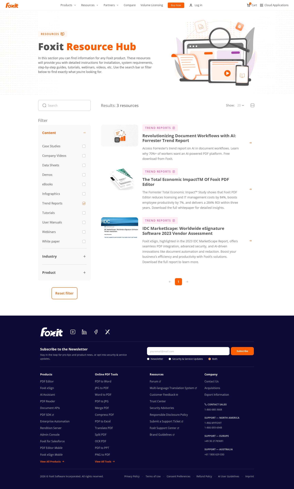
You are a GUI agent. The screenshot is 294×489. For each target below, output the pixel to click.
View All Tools (103, 461)
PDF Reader (47, 401)
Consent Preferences (178, 476)
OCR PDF (100, 441)
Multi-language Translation (172, 388)
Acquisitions (212, 388)
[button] (68, 5)
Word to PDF (103, 395)
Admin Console (50, 434)
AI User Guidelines (228, 476)
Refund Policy (204, 476)
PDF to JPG (102, 401)
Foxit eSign (47, 388)
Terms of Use (153, 476)
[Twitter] (107, 332)
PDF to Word (103, 381)
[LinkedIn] (84, 332)
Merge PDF (102, 408)
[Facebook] (96, 332)
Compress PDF (104, 415)
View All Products (50, 461)
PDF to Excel (103, 421)
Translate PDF (104, 428)
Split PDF (100, 434)
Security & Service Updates (187, 358)
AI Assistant (47, 395)
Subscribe (242, 351)
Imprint (249, 476)
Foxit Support (163, 428)
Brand (161, 434)
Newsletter (157, 358)
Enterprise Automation (55, 421)
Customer (162, 395)
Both (214, 358)
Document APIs (50, 408)
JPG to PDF (102, 388)
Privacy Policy (132, 476)
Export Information (217, 395)
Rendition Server (51, 428)
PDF (45, 415)
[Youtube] (73, 332)
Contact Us (212, 381)
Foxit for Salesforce (52, 441)
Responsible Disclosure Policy (169, 415)
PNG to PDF (102, 455)
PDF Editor (47, 381)
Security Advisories (162, 408)
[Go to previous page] (170, 281)
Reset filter (64, 293)
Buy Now (176, 5)
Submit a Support (165, 421)
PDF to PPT (102, 448)
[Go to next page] (187, 281)
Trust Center (158, 401)
